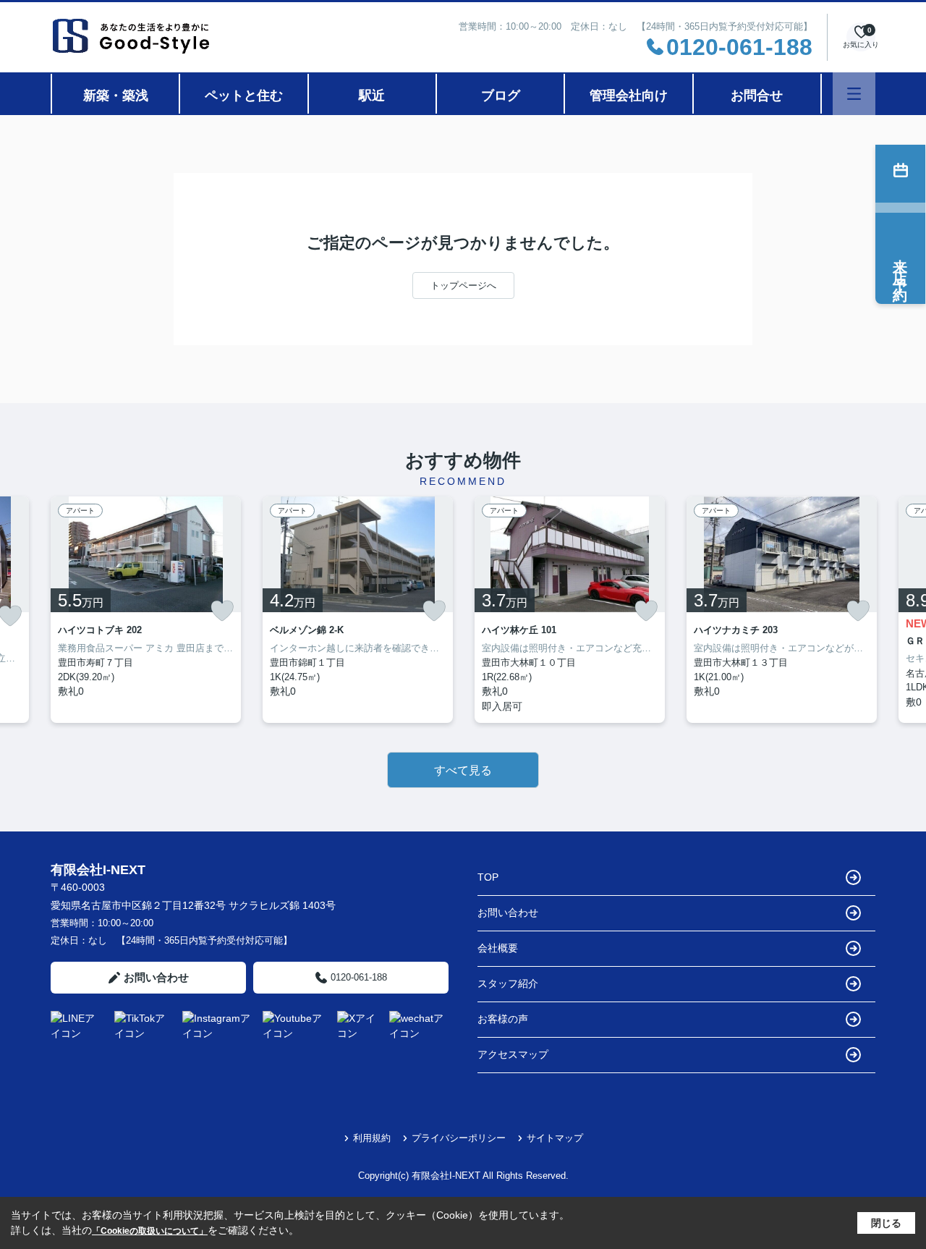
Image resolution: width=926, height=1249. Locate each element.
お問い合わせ (156, 977)
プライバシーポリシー (459, 1137)
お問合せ (757, 95)
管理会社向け (629, 95)
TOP (487, 877)
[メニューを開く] (854, 94)
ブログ (500, 95)
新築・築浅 (115, 95)
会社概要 (497, 948)
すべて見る (463, 770)
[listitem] (146, 609)
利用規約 (372, 1137)
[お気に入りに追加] (222, 611)
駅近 (372, 95)
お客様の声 (502, 1019)
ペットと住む (244, 95)
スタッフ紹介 (507, 983)
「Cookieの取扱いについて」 (150, 1231)
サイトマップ (555, 1137)
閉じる (886, 1223)
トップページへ (463, 285)
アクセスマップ (512, 1054)
